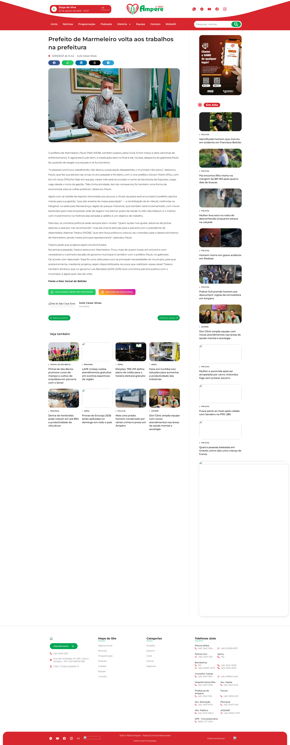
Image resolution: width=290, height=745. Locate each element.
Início (54, 24)
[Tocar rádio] (54, 9)
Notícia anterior (60, 318)
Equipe (140, 24)
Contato (155, 24)
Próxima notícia (167, 318)
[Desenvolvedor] (234, 738)
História (122, 24)
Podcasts (106, 24)
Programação (86, 24)
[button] (54, 62)
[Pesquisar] (236, 24)
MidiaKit (171, 24)
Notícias (68, 24)
